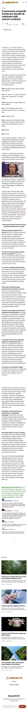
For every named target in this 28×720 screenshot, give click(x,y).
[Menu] (26, 2)
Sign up (14, 681)
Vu (7, 23)
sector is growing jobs (16, 271)
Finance (4, 8)
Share (23, 24)
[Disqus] (14, 516)
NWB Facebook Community (17, 211)
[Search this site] (23, 2)
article (18, 238)
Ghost (17, 684)
